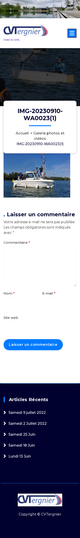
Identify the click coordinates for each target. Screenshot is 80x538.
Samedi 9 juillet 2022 (27, 412)
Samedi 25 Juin (21, 434)
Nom (9, 293)
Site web (11, 317)
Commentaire (17, 242)
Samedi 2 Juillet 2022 (27, 423)
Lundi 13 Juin (19, 456)
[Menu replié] (72, 33)
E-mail (49, 293)
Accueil (22, 133)
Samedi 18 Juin (21, 445)
